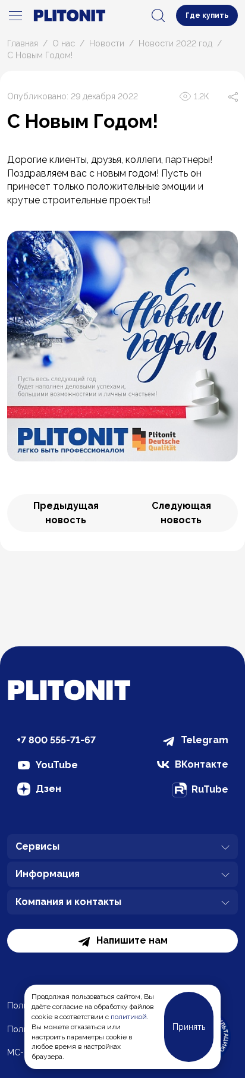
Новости (106, 43)
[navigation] (15, 15)
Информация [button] (47, 873)
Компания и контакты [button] (68, 901)
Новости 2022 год (175, 43)
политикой (129, 1017)
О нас (63, 43)
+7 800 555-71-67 (56, 740)
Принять (188, 1027)
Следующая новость (181, 513)
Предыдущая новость (66, 513)
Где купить (207, 15)
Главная (22, 43)
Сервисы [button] (37, 846)
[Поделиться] (233, 96)
